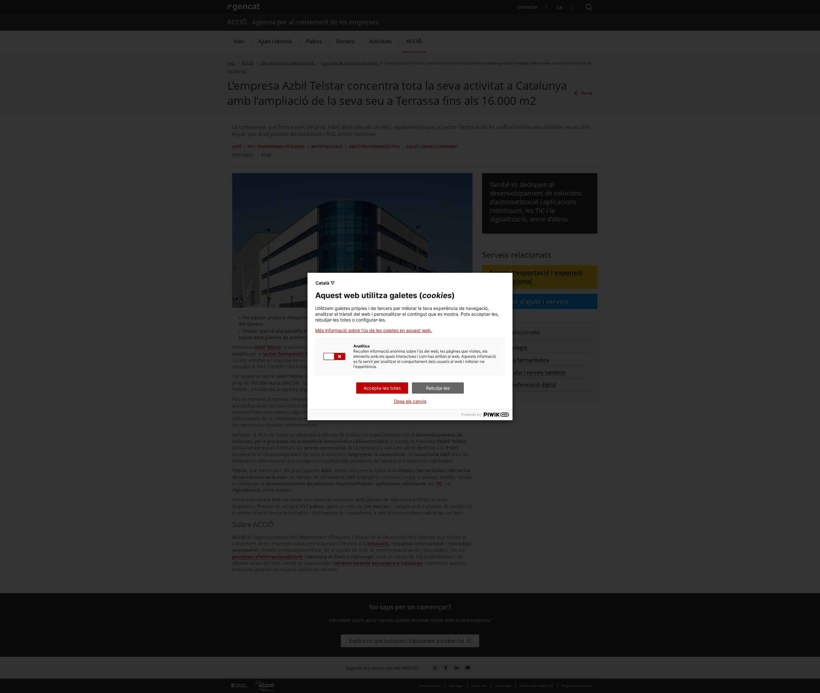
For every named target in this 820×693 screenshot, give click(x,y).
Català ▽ (325, 283)
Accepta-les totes (382, 388)
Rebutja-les (438, 388)
